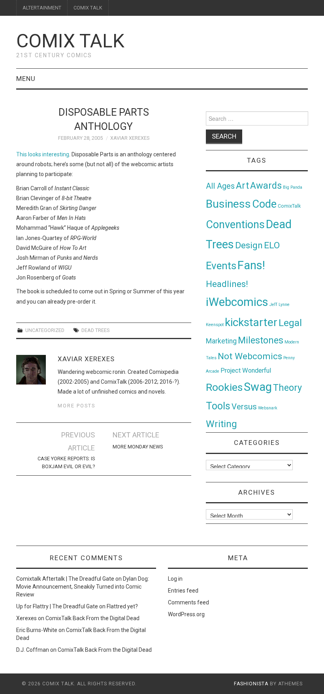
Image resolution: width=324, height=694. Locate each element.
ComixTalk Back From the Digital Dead (92, 618)
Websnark (267, 408)
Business (228, 203)
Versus (244, 406)
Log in (175, 579)
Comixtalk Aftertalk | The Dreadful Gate (65, 579)
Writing (221, 424)
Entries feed (183, 590)
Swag (258, 387)
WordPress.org (186, 614)
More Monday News (138, 447)
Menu (26, 79)
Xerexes (26, 618)
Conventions (235, 224)
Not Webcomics (250, 356)
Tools (218, 406)
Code (264, 204)
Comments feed (188, 602)
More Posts (76, 406)
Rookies (224, 387)
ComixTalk (289, 206)
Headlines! (227, 284)
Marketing (221, 341)
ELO (272, 245)
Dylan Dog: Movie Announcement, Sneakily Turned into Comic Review (82, 587)
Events (221, 266)
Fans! (251, 265)
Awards (266, 185)
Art (242, 185)
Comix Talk (70, 41)
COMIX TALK (87, 8)
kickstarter (251, 322)
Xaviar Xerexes (129, 138)
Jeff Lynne (279, 304)
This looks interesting (42, 154)
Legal (290, 322)
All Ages (220, 186)
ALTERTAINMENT (42, 8)
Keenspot (215, 324)
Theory (287, 387)
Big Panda (292, 187)
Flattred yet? (122, 606)
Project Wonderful (245, 370)
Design (249, 245)
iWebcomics (237, 302)
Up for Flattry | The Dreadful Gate (57, 606)
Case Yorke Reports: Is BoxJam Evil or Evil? (66, 462)
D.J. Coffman (32, 650)
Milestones (260, 340)
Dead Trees (95, 330)
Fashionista (251, 683)
